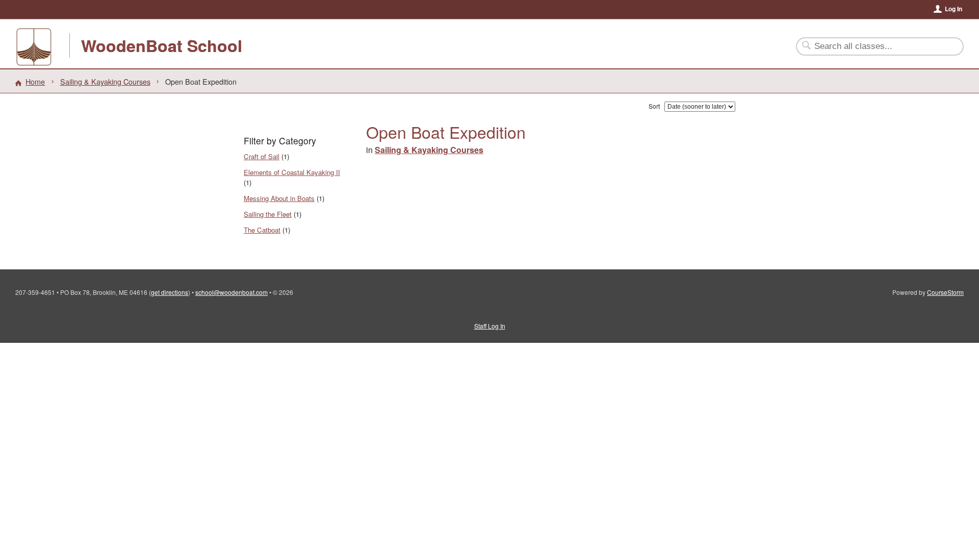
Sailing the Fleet (268, 214)
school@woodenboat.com (231, 292)
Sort (654, 106)
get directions (169, 292)
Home (35, 81)
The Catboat (262, 230)
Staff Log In (489, 325)
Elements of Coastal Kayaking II (292, 172)
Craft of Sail (261, 156)
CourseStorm (945, 292)
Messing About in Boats (279, 198)
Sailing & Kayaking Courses (105, 81)
